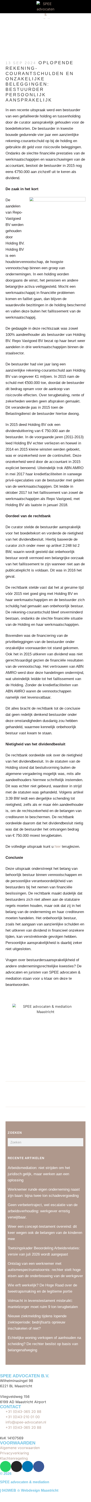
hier (58, 846)
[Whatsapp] (5, 1466)
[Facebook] (38, 1466)
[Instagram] (16, 1466)
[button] (6, 6)
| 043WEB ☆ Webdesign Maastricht (29, 1490)
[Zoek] (79, 1142)
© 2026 (5, 1474)
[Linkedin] (27, 1466)
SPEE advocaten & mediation (24, 1482)
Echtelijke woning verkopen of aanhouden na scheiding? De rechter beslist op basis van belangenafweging (44, 1344)
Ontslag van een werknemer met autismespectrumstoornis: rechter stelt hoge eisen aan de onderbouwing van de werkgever (45, 1269)
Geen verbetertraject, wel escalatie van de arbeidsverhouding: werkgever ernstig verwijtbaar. (43, 1211)
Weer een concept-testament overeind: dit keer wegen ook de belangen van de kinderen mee (45, 1232)
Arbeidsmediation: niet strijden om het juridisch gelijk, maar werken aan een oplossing (39, 1174)
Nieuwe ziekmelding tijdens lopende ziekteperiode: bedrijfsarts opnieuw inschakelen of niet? (37, 1322)
